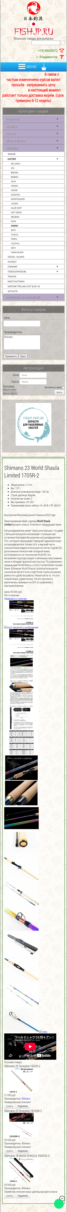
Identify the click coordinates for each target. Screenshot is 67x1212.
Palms (13, 221)
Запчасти (13, 291)
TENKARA (12, 276)
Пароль (15, 381)
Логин (16, 375)
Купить (9, 1106)
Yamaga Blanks (17, 252)
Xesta (13, 248)
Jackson (14, 203)
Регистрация (8, 386)
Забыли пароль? (10, 393)
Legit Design (16, 212)
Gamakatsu (15, 194)
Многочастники (16, 281)
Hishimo (14, 190)
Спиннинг (13, 266)
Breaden (14, 172)
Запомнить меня (53, 387)
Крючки (11, 133)
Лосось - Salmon (16, 256)
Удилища (12, 148)
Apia (12, 168)
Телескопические (17, 271)
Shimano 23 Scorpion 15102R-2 (23, 1111)
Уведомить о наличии (15, 598)
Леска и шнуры (15, 141)
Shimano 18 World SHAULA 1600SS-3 (26, 1155)
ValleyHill (15, 243)
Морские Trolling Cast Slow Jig (24, 286)
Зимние (11, 154)
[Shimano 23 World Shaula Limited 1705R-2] (21, 641)
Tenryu (14, 239)
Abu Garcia (15, 163)
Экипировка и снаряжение (23, 297)
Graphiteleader (18, 199)
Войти (59, 392)
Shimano (14, 225)
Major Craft (16, 208)
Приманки (12, 119)
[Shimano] (22, 337)
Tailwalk (14, 234)
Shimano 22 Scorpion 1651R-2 (22, 1066)
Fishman (14, 185)
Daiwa (13, 181)
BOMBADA (14, 177)
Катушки (11, 126)
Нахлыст (12, 261)
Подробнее (23, 1106)
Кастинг (12, 159)
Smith (13, 230)
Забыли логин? (9, 389)
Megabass (15, 216)
